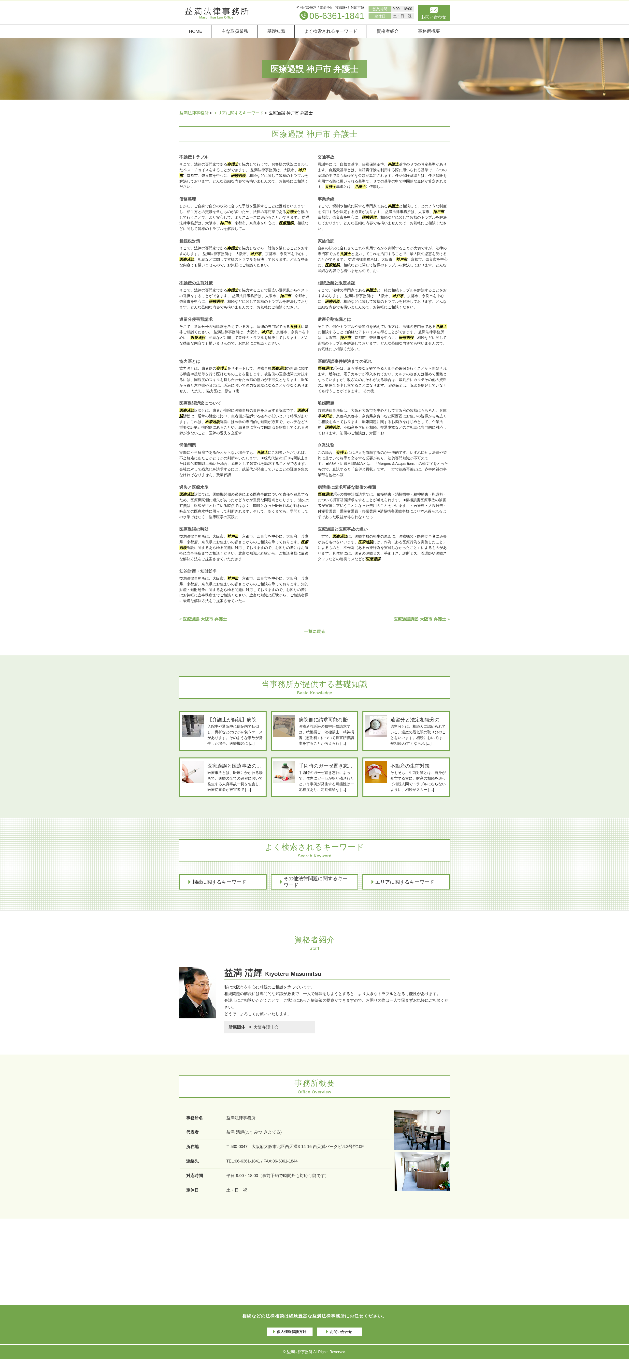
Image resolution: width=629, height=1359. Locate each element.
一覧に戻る (314, 631)
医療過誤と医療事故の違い (343, 529)
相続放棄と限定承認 (336, 283)
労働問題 (187, 445)
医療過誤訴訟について (200, 403)
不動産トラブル (194, 157)
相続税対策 (189, 241)
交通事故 (326, 157)
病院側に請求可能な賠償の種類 (347, 487)
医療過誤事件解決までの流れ (345, 361)
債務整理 (187, 199)
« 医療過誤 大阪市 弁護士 (203, 619)
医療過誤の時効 (194, 529)
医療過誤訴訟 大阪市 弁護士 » (422, 619)
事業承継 (326, 199)
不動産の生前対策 (196, 283)
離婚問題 (326, 403)
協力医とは (189, 361)
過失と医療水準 (194, 487)
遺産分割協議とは (334, 319)
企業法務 (326, 445)
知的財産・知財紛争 (198, 571)
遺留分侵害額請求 (196, 319)
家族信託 (326, 241)
